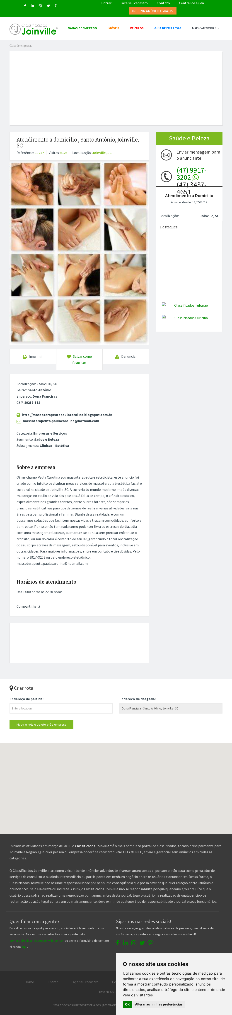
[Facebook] (25, 5)
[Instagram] (40, 5)
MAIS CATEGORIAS (204, 28)
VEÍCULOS (137, 28)
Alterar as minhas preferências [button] (159, 1004)
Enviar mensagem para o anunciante (198, 155)
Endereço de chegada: (137, 699)
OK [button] (127, 1004)
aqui (24, 947)
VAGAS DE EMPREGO (82, 28)
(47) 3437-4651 (191, 176)
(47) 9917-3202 (191, 174)
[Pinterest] (56, 5)
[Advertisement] (119, 83)
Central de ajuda (191, 3)
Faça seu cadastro (134, 3)
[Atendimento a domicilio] (79, 253)
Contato (163, 3)
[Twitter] (48, 5)
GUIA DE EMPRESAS (167, 28)
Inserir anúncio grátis (115, 992)
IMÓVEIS (113, 28)
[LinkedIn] (32, 5)
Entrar (106, 3)
